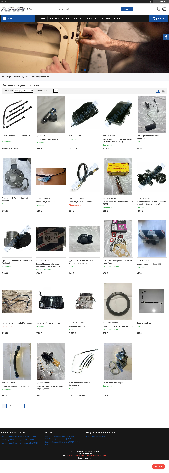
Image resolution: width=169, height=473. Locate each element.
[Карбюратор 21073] (84, 301)
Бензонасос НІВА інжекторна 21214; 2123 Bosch (118, 203)
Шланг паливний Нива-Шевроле (15, 386)
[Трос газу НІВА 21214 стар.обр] (84, 176)
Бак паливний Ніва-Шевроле (48, 323)
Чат (160, 467)
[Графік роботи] (164, 9)
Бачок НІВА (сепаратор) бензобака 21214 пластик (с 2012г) (117, 140)
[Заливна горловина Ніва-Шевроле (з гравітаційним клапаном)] (152, 176)
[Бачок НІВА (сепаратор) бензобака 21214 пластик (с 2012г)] (118, 114)
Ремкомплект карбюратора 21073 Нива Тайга (117, 262)
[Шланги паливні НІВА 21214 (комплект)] (84, 361)
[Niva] (13, 9)
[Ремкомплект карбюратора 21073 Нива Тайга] (118, 239)
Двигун (25, 77)
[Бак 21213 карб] (84, 114)
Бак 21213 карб (75, 136)
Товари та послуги (58, 18)
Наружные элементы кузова (97, 436)
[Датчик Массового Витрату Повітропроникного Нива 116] (51, 239)
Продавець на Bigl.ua (84, 453)
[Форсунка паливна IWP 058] (51, 114)
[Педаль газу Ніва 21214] (51, 176)
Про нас (78, 18)
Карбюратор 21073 (77, 326)
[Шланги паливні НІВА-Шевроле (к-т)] (17, 114)
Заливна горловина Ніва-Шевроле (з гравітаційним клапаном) (151, 203)
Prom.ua (96, 451)
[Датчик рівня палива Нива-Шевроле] (152, 114)
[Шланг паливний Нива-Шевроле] (17, 361)
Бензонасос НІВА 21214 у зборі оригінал (15, 199)
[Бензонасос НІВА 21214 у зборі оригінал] (17, 176)
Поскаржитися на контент (76, 456)
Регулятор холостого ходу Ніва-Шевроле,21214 (49, 387)
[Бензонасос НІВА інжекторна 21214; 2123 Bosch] (118, 176)
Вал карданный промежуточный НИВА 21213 (19, 443)
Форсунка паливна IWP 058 (47, 139)
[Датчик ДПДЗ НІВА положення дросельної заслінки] (84, 239)
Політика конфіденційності (96, 456)
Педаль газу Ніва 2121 (146, 323)
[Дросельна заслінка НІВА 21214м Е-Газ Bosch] (17, 239)
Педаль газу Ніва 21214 (45, 202)
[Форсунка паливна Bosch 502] (152, 239)
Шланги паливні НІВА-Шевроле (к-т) (16, 137)
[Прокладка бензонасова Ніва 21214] (118, 301)
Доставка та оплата (110, 18)
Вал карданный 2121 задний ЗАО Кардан (18, 440)
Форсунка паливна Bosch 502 (149, 264)
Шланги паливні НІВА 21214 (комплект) (80, 384)
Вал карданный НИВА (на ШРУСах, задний (18, 436)
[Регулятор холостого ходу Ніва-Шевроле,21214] (51, 361)
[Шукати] (127, 9)
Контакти (91, 18)
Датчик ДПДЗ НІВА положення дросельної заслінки (82, 262)
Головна (41, 18)
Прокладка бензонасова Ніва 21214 (118, 326)
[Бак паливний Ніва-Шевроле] (51, 301)
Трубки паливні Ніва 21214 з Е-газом (17, 323)
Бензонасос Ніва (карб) (113, 383)
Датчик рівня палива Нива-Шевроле (148, 137)
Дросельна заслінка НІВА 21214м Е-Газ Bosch (17, 262)
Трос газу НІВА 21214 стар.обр (81, 202)
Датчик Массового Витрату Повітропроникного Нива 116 (48, 265)
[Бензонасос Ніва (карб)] (118, 361)
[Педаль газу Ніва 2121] (152, 301)
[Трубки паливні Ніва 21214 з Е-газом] (17, 301)
